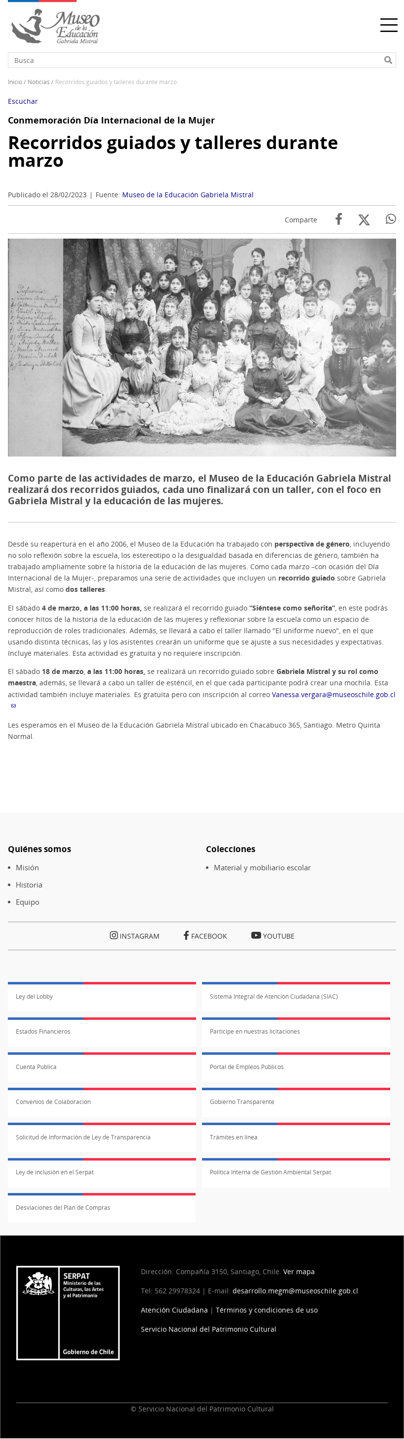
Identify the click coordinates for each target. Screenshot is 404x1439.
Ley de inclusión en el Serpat (55, 1172)
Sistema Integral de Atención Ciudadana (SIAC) (274, 996)
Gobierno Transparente (242, 1101)
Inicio (15, 82)
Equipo (27, 902)
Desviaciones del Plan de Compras (63, 1207)
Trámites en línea (234, 1137)
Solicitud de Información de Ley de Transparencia (83, 1137)
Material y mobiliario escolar (262, 867)
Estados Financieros (43, 1031)
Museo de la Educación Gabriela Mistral (188, 194)
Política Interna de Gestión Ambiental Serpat (270, 1172)
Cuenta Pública (36, 1067)
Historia (29, 884)
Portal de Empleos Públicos (247, 1067)
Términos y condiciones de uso (267, 1310)
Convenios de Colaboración (53, 1101)
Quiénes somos (39, 849)
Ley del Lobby (34, 996)
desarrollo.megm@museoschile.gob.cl (295, 1290)
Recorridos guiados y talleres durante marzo (173, 151)
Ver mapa (299, 1271)
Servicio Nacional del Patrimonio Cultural (208, 1329)
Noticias (39, 82)
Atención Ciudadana (174, 1310)
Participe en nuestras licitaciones (255, 1031)
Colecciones (230, 849)
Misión (27, 867)
